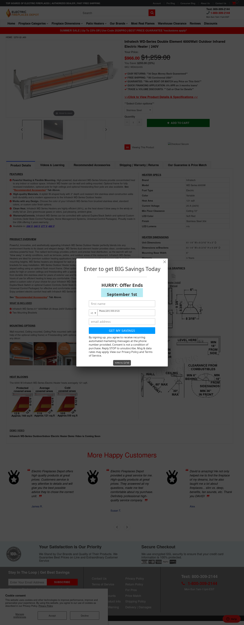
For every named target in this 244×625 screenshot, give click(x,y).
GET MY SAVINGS (122, 331)
